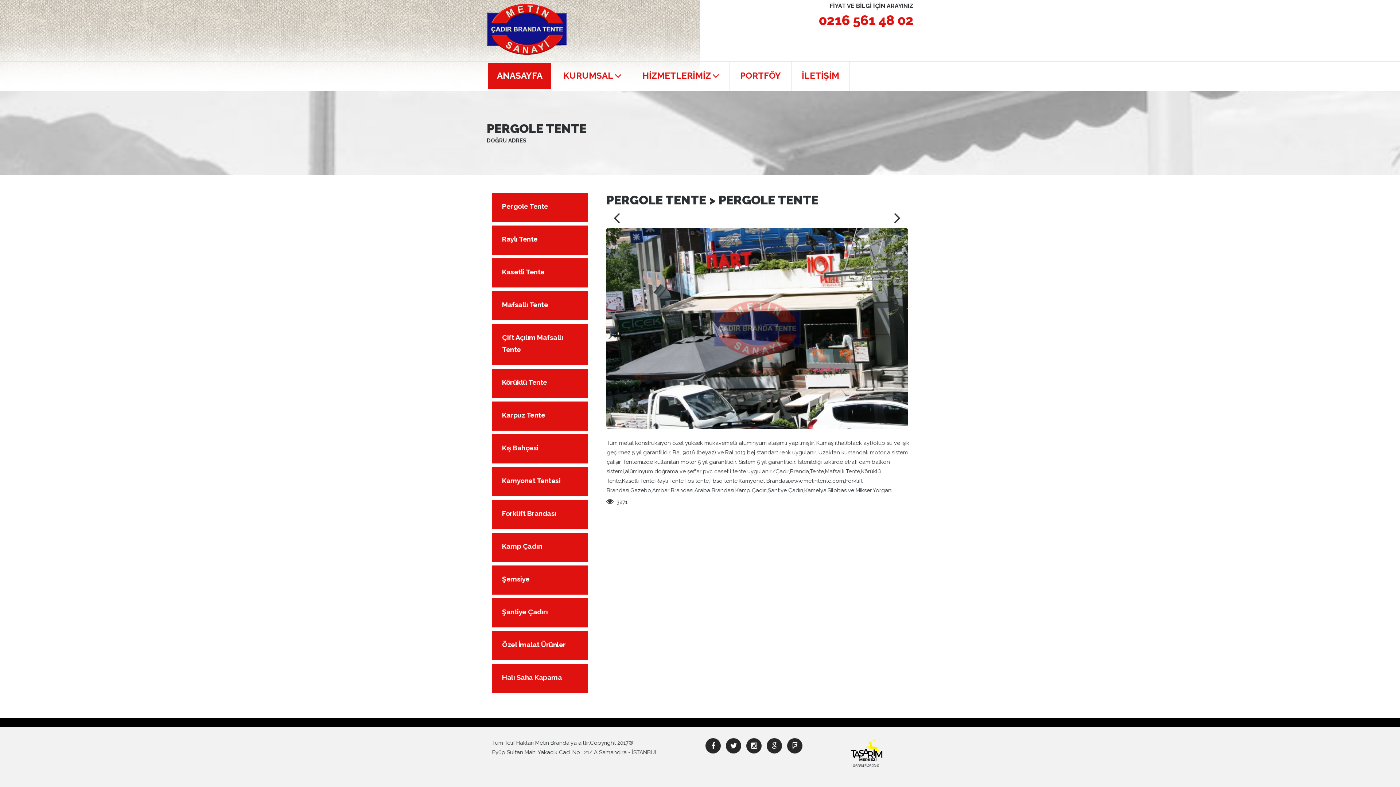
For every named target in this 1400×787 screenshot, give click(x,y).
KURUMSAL (588, 75)
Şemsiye (516, 579)
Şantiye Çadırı (525, 612)
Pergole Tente (525, 206)
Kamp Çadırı (522, 546)
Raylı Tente (520, 239)
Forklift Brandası (529, 513)
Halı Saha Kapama (532, 677)
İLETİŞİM (820, 75)
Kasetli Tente (523, 272)
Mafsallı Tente (525, 305)
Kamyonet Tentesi (531, 481)
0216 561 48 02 (865, 20)
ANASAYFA (519, 75)
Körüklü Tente (524, 382)
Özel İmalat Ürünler (534, 645)
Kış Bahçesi (520, 448)
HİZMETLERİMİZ (676, 75)
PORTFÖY (760, 75)
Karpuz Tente (523, 415)
